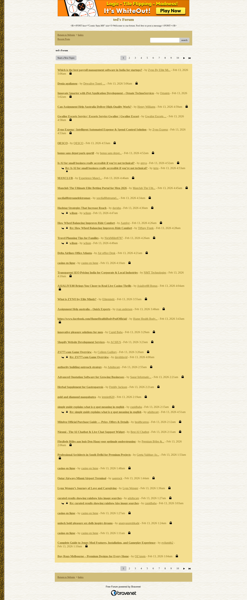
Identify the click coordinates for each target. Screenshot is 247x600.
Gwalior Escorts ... (155, 116)
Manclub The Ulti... (144, 188)
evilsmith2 (167, 542)
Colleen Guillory (107, 352)
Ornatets (165, 93)
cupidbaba (136, 406)
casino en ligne (89, 263)
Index (81, 34)
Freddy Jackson (118, 387)
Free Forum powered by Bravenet (123, 586)
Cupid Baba (116, 332)
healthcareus (142, 421)
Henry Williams (146, 106)
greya (143, 163)
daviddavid (121, 357)
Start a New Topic (66, 57)
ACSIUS (115, 342)
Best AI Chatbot (140, 431)
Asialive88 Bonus (147, 285)
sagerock (117, 478)
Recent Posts (64, 39)
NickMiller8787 (114, 238)
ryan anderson (124, 309)
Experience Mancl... (90, 178)
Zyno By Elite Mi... (159, 70)
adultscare (153, 412)
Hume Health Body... (145, 318)
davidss (116, 207)
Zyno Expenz (160, 129)
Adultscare (114, 367)
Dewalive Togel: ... (94, 83)
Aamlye (125, 223)
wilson (87, 213)
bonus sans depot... (111, 153)
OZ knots (140, 556)
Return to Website (66, 34)
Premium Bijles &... (153, 441)
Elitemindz (108, 299)
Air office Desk (106, 253)
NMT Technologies (155, 272)
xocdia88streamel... (107, 198)
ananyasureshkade (129, 523)
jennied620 (108, 396)
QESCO (78, 143)
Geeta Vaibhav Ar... (148, 454)
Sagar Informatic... (140, 377)
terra (155, 168)
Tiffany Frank (146, 228)
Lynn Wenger (130, 488)
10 (177, 57)
